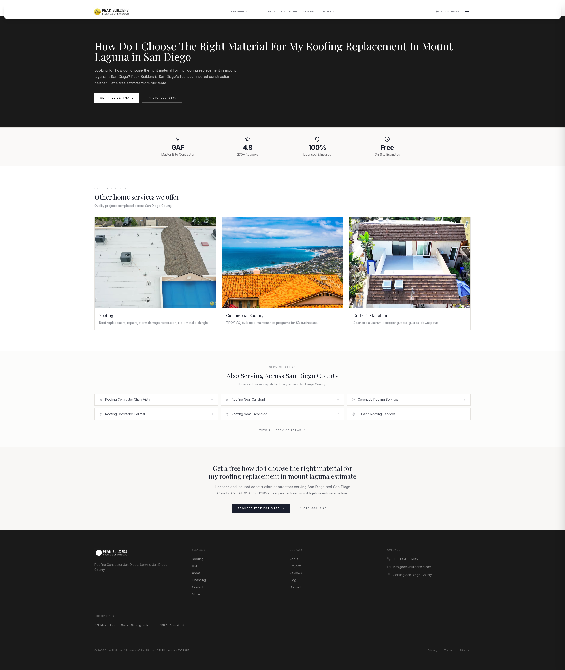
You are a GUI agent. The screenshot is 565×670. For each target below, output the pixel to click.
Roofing (237, 11)
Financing (289, 11)
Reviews (296, 573)
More (327, 11)
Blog (293, 580)
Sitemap (465, 650)
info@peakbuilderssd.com (412, 567)
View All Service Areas (280, 430)
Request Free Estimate (259, 508)
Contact (310, 11)
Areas (271, 11)
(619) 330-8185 (447, 11)
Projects (295, 566)
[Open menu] (467, 11)
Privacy (432, 650)
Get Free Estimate (117, 97)
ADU (257, 11)
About (294, 559)
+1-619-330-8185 (161, 97)
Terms (448, 650)
